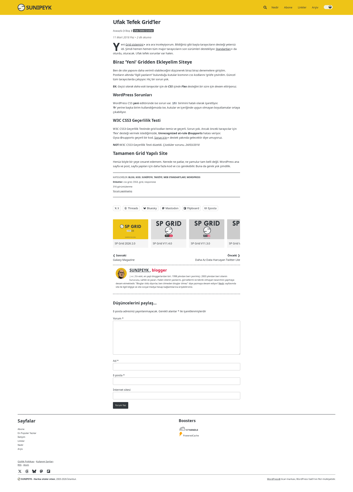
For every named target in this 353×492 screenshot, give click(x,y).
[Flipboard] (49, 472)
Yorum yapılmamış (122, 191)
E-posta (119, 375)
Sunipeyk (147, 177)
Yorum (118, 318)
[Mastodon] (42, 472)
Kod (138, 177)
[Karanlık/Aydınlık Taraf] (328, 7)
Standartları (223, 49)
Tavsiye (158, 177)
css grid (128, 181)
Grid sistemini (134, 44)
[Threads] (28, 472)
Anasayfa (117, 30)
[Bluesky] (35, 472)
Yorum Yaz (120, 405)
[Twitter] (21, 472)
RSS (20, 464)
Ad (116, 361)
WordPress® (273, 479)
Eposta (212, 208)
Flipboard (193, 208)
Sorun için (160, 137)
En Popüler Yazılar (27, 433)
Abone (21, 429)
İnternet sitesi (122, 390)
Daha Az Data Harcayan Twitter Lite (217, 258)
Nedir (221, 283)
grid (141, 181)
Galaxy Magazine (124, 258)
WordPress (193, 177)
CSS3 (135, 181)
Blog (127, 30)
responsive (150, 181)
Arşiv (20, 448)
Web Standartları (175, 177)
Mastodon (171, 208)
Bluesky (152, 208)
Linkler (21, 440)
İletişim (21, 436)
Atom (26, 464)
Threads (133, 208)
